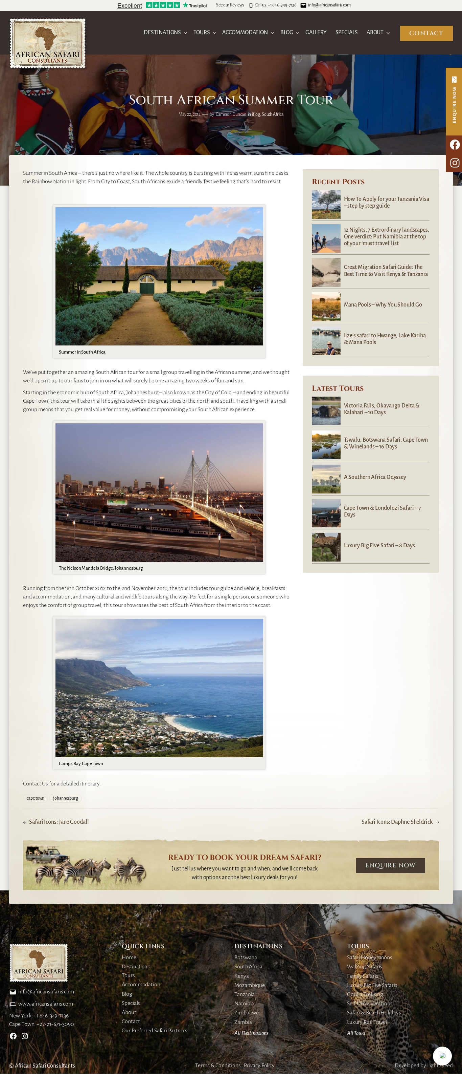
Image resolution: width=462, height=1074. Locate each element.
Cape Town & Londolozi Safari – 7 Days (382, 511)
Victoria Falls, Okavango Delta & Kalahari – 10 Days (382, 409)
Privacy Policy (259, 1065)
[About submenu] (388, 33)
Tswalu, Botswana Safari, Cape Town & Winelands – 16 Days (386, 443)
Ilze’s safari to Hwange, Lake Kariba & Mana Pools (385, 339)
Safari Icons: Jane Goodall (59, 822)
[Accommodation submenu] (272, 33)
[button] (442, 1056)
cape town (35, 798)
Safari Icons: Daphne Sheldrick (397, 822)
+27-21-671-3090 (55, 1024)
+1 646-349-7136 (282, 5)
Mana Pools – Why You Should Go (383, 305)
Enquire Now (390, 865)
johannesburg (65, 798)
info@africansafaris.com (329, 5)
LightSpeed (440, 1065)
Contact (426, 33)
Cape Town (35, 401)
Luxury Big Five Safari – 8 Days (379, 546)
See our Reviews (230, 5)
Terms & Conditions (217, 1065)
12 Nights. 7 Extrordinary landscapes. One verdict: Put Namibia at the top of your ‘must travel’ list (386, 237)
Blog (256, 114)
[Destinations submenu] (185, 33)
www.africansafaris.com (45, 1004)
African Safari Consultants (45, 1066)
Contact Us (35, 784)
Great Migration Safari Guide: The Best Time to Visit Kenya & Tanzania (386, 270)
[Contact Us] (454, 101)
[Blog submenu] (297, 33)
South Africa (272, 114)
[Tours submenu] (214, 33)
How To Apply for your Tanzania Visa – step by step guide (387, 202)
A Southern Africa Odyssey (375, 477)
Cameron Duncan (231, 114)
